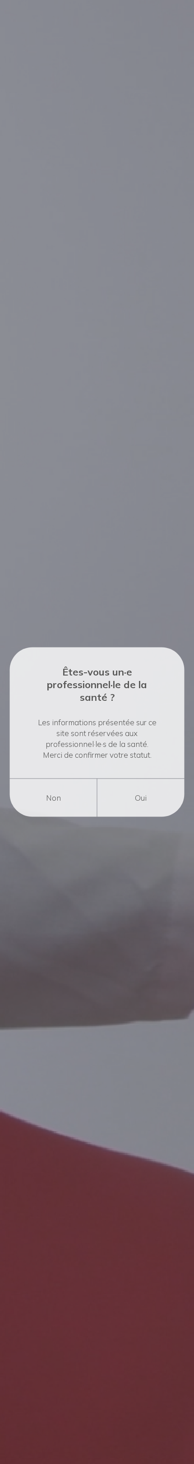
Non (53, 797)
